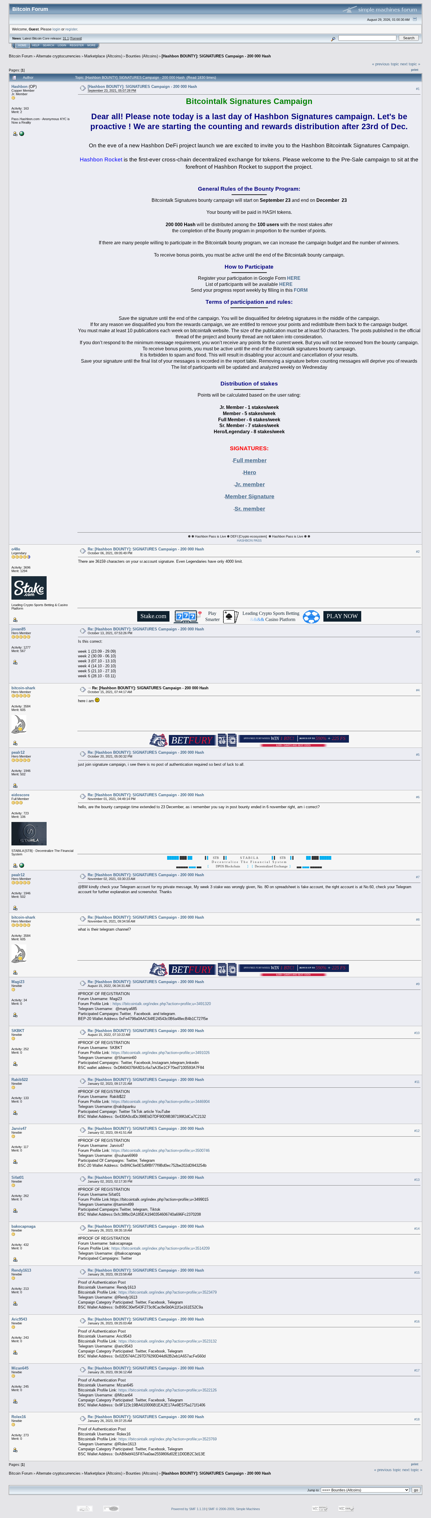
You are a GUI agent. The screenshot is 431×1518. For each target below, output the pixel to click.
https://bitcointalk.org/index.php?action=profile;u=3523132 (167, 1341)
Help (35, 45)
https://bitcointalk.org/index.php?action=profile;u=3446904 (160, 1101)
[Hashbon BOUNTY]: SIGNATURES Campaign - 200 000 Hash (216, 56)
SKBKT (17, 1031)
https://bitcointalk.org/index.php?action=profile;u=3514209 (160, 1248)
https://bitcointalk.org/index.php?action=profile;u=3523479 (167, 1292)
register (71, 29)
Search (48, 45)
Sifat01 (17, 1177)
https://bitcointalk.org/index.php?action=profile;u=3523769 (167, 1439)
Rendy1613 (21, 1270)
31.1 (66, 38)
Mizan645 (19, 1368)
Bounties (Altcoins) (142, 56)
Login (62, 45)
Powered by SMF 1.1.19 (188, 1509)
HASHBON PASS (249, 540)
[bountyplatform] (21, 865)
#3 (418, 631)
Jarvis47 (18, 1128)
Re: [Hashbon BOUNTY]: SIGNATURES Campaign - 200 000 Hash (146, 549)
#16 (417, 1321)
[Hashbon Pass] (21, 133)
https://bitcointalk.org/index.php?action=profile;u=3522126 (167, 1390)
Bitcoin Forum (21, 56)
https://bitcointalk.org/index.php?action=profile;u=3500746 (160, 1150)
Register (77, 45)
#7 (418, 877)
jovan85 (18, 629)
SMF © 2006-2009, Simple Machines (234, 1509)
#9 (418, 984)
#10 (417, 1033)
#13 (417, 1179)
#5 (418, 755)
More (91, 45)
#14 (417, 1228)
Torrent (76, 38)
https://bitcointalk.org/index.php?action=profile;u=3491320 (162, 1004)
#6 (418, 797)
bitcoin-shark (23, 688)
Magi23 (17, 982)
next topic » (410, 64)
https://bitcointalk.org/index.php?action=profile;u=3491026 (160, 1052)
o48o (15, 549)
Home (22, 45)
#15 (417, 1272)
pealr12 (18, 752)
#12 (417, 1130)
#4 (418, 690)
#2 (418, 551)
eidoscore (20, 795)
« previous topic (385, 64)
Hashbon (19, 86)
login (56, 29)
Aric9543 (19, 1319)
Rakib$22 (19, 1079)
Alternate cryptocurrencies (58, 56)
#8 (418, 920)
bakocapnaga (23, 1226)
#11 (417, 1082)
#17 (417, 1370)
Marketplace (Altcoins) (103, 56)
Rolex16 (18, 1417)
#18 (417, 1419)
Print (414, 69)
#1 (418, 89)
